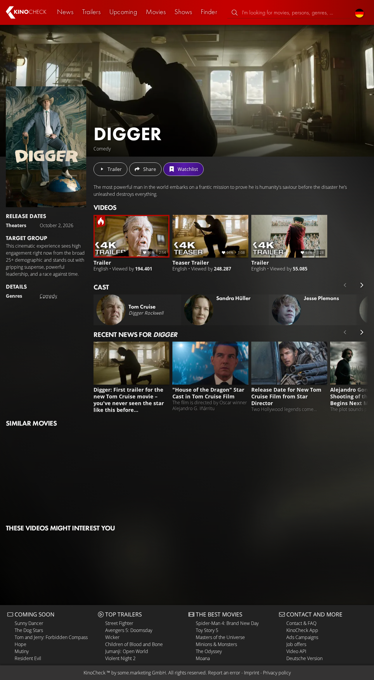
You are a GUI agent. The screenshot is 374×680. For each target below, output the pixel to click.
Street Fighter (119, 623)
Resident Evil (28, 658)
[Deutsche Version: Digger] (359, 12)
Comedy (48, 296)
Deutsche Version (304, 658)
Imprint (251, 672)
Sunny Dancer (29, 623)
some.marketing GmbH (141, 672)
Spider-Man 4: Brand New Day (227, 623)
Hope (20, 644)
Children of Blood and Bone (134, 644)
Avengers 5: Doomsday (128, 630)
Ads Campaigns (302, 637)
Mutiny (22, 651)
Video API (296, 651)
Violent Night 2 (120, 658)
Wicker (112, 637)
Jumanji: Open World (126, 651)
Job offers (296, 644)
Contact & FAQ (301, 623)
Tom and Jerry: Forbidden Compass (51, 637)
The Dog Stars (29, 630)
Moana (203, 658)
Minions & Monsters (216, 644)
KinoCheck (94, 672)
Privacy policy (277, 672)
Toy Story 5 (207, 630)
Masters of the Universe (220, 637)
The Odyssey (209, 651)
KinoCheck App (302, 630)
